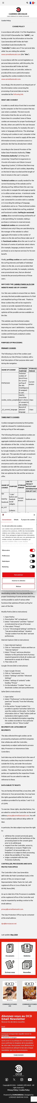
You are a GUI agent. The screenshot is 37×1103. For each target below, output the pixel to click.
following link (18, 94)
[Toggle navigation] (3, 3)
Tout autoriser (18, 575)
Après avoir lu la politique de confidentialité (17, 1040)
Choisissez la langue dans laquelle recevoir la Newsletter (16, 1034)
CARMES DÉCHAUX (18, 14)
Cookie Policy (24, 1090)
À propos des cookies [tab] (28, 519)
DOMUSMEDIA (18, 1095)
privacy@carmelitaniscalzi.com (18, 815)
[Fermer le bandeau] (34, 515)
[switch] (32, 555)
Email (3, 1026)
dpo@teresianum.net (9, 923)
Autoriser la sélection (18, 580)
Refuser (18, 586)
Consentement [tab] (6, 519)
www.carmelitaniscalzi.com (11, 54)
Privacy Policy (13, 1090)
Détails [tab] (16, 519)
